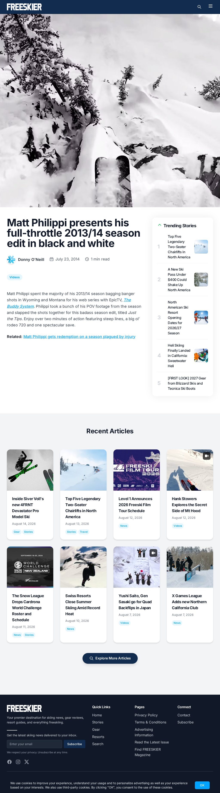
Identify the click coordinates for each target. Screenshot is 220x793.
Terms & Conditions (150, 722)
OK (202, 785)
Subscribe (74, 744)
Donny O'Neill (31, 259)
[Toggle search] (199, 7)
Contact (183, 715)
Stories (97, 722)
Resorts (98, 737)
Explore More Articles (113, 658)
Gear (96, 729)
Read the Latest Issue (152, 742)
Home (97, 715)
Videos (14, 277)
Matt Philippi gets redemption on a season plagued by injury (79, 336)
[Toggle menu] (210, 6)
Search (97, 744)
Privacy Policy (146, 715)
